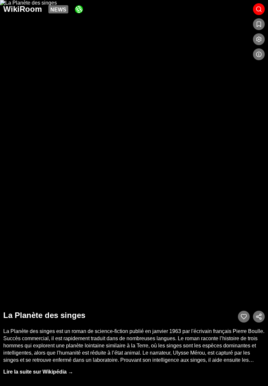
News (58, 9)
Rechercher (259, 9)
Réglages (259, 39)
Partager (259, 317)
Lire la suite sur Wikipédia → (38, 372)
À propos (259, 54)
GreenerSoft (78, 9)
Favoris (259, 24)
